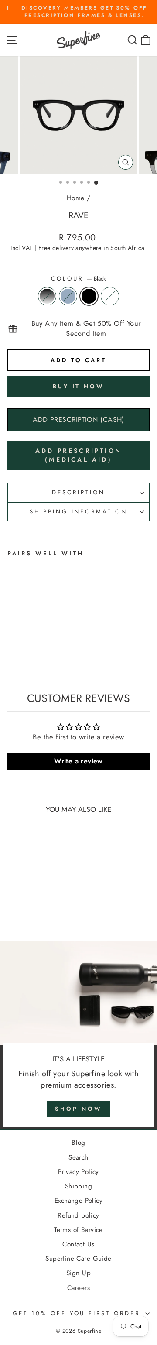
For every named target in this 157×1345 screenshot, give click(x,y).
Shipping (78, 1186)
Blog (78, 1142)
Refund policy (78, 1215)
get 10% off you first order (76, 1313)
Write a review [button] (78, 761)
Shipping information (79, 511)
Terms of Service (78, 1230)
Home (76, 198)
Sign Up (78, 1273)
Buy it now (78, 386)
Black (89, 296)
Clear (110, 296)
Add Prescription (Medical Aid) (78, 455)
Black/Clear (47, 296)
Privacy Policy (78, 1172)
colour (78, 279)
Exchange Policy (78, 1200)
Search (78, 1157)
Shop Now (78, 1109)
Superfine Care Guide (78, 1258)
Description (78, 492)
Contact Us (78, 1244)
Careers (78, 1288)
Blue (68, 296)
